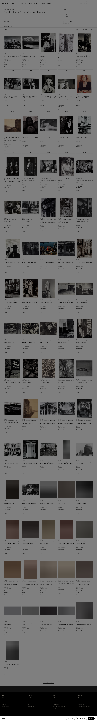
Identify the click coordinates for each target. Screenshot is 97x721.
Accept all (91, 718)
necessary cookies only (81, 718)
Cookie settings (70, 718)
